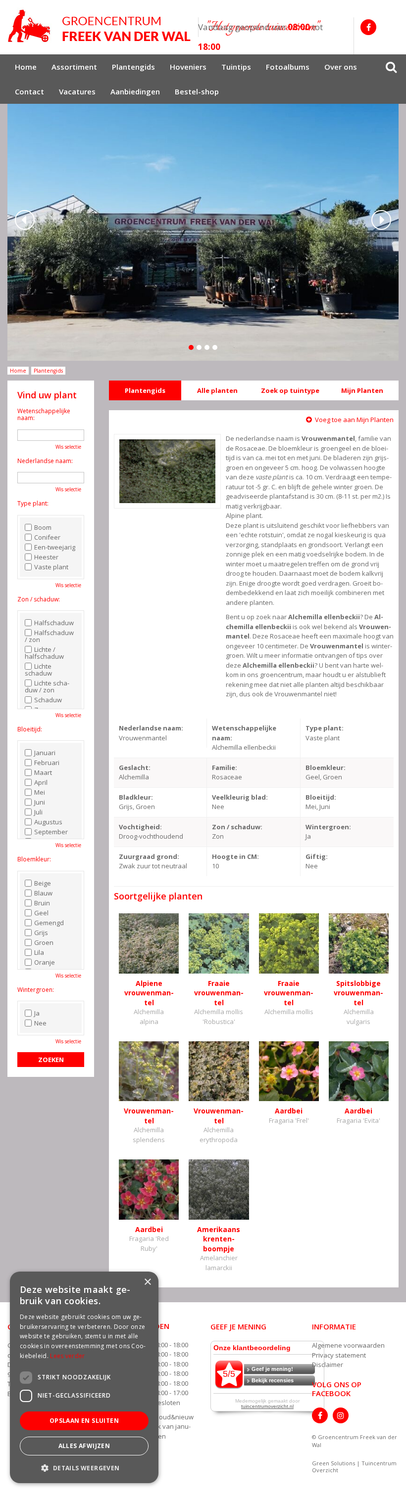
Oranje (44, 962)
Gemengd (49, 922)
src (391, 66)
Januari (44, 752)
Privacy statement (339, 1355)
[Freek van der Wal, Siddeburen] (99, 26)
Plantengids (145, 390)
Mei (39, 792)
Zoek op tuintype (290, 390)
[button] (84, 1467)
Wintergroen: (35, 989)
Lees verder (67, 1356)
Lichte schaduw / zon (47, 686)
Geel (41, 912)
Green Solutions (333, 1463)
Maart (43, 772)
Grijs (41, 932)
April (41, 782)
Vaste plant (51, 566)
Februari (46, 762)
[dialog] (84, 1377)
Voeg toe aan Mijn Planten (354, 419)
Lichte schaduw (38, 670)
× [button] (147, 1282)
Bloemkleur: (34, 859)
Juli (38, 812)
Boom (42, 527)
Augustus (48, 821)
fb (368, 27)
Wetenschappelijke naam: (43, 414)
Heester (46, 557)
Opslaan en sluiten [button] (84, 1420)
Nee (40, 1023)
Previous (25, 220)
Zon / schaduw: (38, 599)
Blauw (43, 893)
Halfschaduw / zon (49, 636)
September (51, 831)
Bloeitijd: (29, 729)
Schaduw (48, 699)
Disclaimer (327, 1364)
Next (381, 220)
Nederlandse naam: (45, 461)
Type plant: (33, 503)
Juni (39, 802)
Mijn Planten (362, 390)
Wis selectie (68, 446)
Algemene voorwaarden (348, 1345)
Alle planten (217, 390)
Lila (39, 952)
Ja (37, 1013)
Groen (43, 942)
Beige (42, 883)
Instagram (341, 1415)
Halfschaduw (54, 622)
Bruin (42, 902)
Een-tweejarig (54, 547)
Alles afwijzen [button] (84, 1446)
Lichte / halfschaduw (44, 653)
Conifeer (47, 537)
